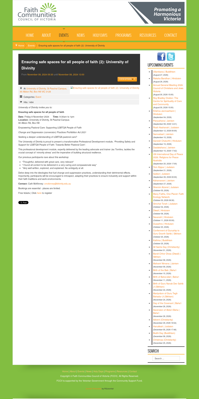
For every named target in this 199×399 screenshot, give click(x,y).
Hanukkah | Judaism (163, 326)
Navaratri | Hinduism (163, 217)
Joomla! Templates (93, 388)
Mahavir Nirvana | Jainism (166, 263)
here (39, 192)
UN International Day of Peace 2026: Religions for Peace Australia (168, 157)
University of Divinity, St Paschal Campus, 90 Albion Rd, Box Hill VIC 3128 (43, 90)
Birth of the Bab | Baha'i (164, 270)
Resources (148, 35)
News (81, 35)
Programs (124, 35)
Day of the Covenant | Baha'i (167, 303)
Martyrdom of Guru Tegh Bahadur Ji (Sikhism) (165, 295)
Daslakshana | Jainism (164, 147)
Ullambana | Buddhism (164, 71)
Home (30, 35)
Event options (126, 79)
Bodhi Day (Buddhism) (164, 333)
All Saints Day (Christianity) (166, 246)
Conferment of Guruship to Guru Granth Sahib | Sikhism (167, 232)
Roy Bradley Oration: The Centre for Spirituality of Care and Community (167, 101)
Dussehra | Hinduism (163, 223)
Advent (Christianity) (163, 319)
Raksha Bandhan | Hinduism (167, 78)
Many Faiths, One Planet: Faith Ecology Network (168, 195)
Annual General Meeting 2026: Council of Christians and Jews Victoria (168, 88)
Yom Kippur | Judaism (164, 167)
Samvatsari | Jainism (163, 134)
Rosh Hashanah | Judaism (166, 127)
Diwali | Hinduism (161, 210)
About (46, 35)
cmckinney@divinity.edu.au (57, 183)
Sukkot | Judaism (161, 173)
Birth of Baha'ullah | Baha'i (166, 276)
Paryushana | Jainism (163, 120)
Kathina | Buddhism (162, 240)
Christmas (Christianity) (164, 339)
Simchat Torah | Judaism (165, 203)
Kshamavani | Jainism (164, 180)
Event (38, 96)
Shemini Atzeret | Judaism (166, 187)
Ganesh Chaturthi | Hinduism (167, 140)
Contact (170, 35)
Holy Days (100, 35)
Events (64, 35)
